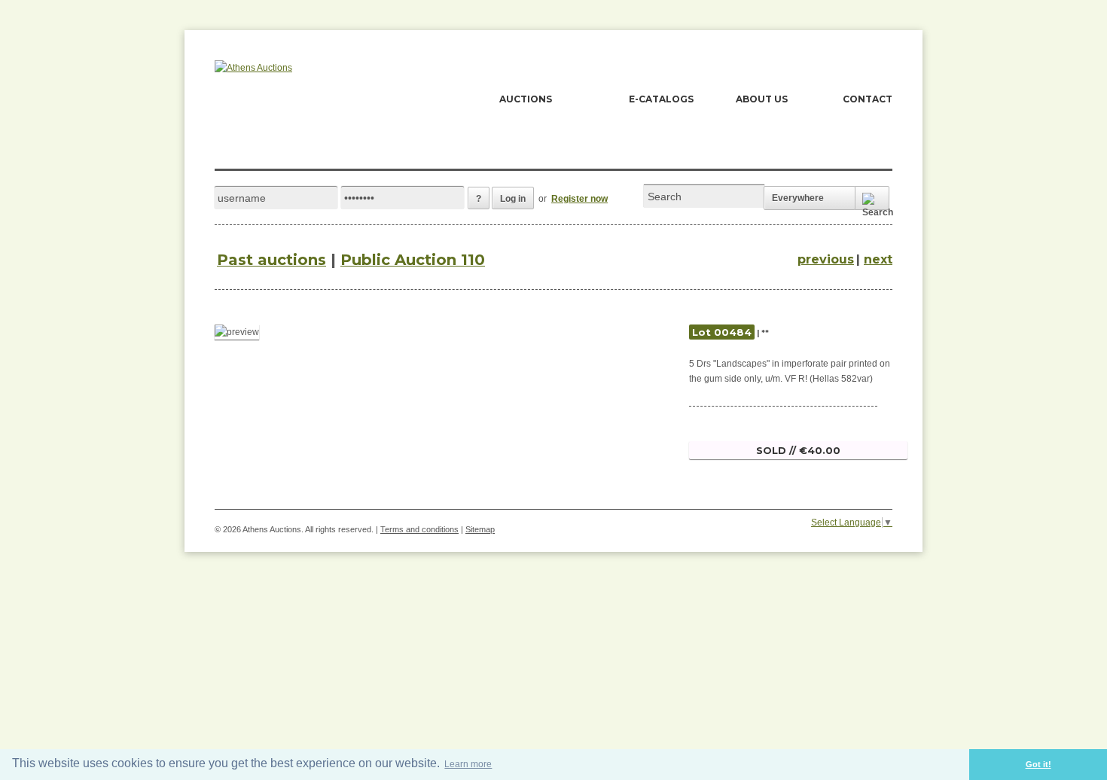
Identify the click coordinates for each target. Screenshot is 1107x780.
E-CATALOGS (661, 99)
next (878, 259)
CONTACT (867, 99)
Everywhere (798, 198)
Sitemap (480, 529)
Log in (513, 198)
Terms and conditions (419, 529)
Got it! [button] (1038, 764)
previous (825, 259)
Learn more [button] (468, 764)
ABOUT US (762, 99)
